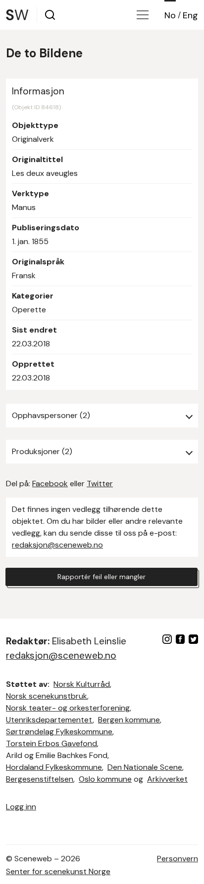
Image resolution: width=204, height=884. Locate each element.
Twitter (100, 483)
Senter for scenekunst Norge (58, 871)
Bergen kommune (129, 720)
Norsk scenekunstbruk (46, 696)
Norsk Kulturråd (81, 684)
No (170, 15)
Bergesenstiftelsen (39, 779)
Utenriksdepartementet (49, 720)
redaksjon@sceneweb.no (57, 545)
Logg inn (21, 806)
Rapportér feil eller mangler (101, 576)
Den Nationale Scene (144, 767)
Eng (190, 15)
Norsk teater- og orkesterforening (68, 708)
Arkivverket (167, 779)
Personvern (177, 858)
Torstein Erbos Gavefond (51, 743)
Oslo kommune (105, 779)
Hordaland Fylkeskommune (54, 767)
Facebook (50, 483)
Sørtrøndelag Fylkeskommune (59, 731)
